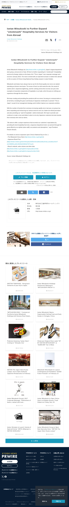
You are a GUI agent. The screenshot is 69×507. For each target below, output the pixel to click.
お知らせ (42, 456)
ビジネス (4, 11)
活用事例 (28, 472)
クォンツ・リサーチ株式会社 (22, 494)
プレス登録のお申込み (58, 465)
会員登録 (53, 6)
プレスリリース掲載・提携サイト (32, 469)
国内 (42, 2)
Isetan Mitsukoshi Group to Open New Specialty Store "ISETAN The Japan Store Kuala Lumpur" (48, 429)
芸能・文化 (34, 11)
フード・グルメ (43, 11)
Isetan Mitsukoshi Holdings (14, 39)
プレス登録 (24, 177)
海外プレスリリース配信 (31, 459)
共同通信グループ (43, 462)
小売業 (12, 19)
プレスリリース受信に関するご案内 (46, 185)
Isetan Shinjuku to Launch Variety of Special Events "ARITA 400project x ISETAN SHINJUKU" (19, 429)
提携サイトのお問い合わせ (59, 462)
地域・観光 (11, 11)
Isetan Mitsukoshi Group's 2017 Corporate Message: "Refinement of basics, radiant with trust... (19, 400)
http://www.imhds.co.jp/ (43, 211)
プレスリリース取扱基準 (11, 504)
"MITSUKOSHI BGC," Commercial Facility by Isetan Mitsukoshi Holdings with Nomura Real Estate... (19, 314)
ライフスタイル (25, 11)
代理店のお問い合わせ (58, 459)
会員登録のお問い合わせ (58, 456)
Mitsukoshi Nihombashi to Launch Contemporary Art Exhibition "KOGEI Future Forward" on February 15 (49, 371)
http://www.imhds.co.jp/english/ (35, 69)
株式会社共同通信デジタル (21, 491)
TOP (7, 19)
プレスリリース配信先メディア (32, 466)
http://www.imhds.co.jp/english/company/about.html (22, 148)
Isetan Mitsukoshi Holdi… (24, 19)
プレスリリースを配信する (25, 6)
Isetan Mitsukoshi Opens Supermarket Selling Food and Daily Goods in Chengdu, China (49, 314)
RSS (30, 504)
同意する (58, 501)
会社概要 (42, 459)
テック (17, 11)
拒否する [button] (44, 501)
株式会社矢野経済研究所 (21, 496)
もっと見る (34, 441)
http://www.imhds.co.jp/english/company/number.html (23, 151)
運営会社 (23, 504)
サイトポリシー (9, 501)
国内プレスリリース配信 (31, 456)
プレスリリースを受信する (40, 6)
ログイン (63, 6)
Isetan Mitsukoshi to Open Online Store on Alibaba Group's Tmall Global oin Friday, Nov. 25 (48, 400)
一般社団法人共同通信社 (21, 489)
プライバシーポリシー (51, 489)
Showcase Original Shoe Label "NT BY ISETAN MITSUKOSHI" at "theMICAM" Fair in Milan (49, 343)
